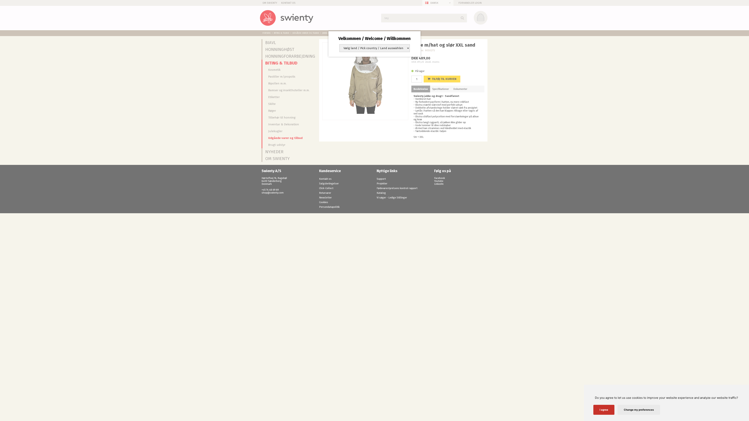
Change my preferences (639, 409)
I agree (604, 409)
